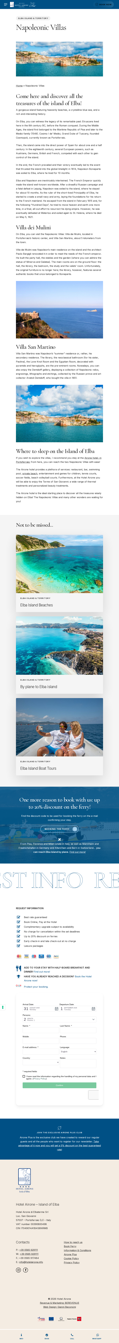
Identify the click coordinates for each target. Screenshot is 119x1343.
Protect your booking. (36, 986)
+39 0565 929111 (28, 1249)
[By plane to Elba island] (59, 655)
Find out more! (78, 852)
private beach (29, 473)
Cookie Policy (71, 1258)
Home (19, 85)
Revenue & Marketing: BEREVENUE (59, 1302)
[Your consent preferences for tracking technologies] (3, 1007)
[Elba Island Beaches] (59, 573)
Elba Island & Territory (33, 18)
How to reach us (73, 1242)
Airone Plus (70, 1254)
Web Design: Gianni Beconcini (59, 1307)
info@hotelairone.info (31, 1262)
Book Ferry (70, 1246)
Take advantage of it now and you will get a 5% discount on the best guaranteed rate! (59, 1145)
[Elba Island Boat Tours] (59, 736)
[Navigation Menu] (5, 4)
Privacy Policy (72, 1262)
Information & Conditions (77, 1250)
